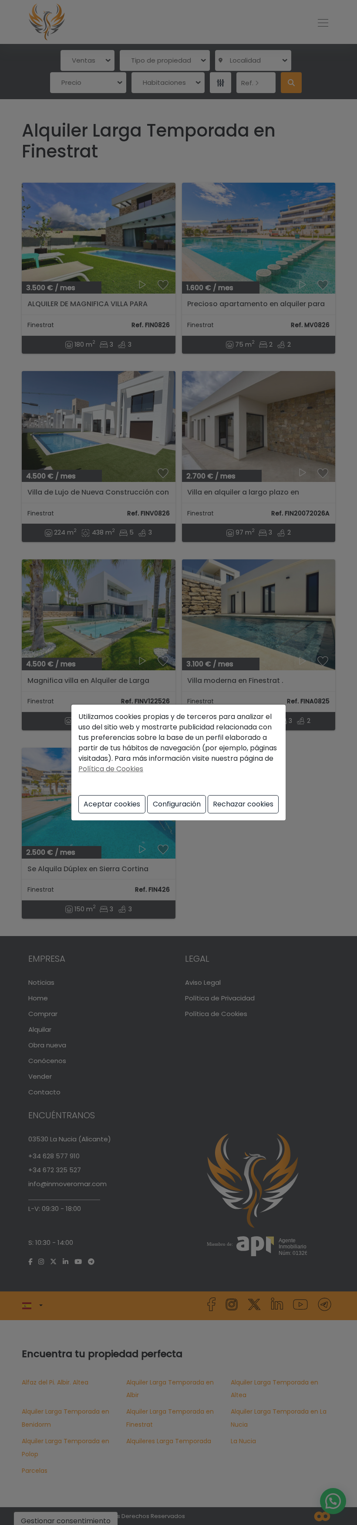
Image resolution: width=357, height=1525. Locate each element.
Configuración (177, 804)
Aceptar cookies (112, 804)
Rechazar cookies (243, 804)
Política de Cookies (110, 769)
